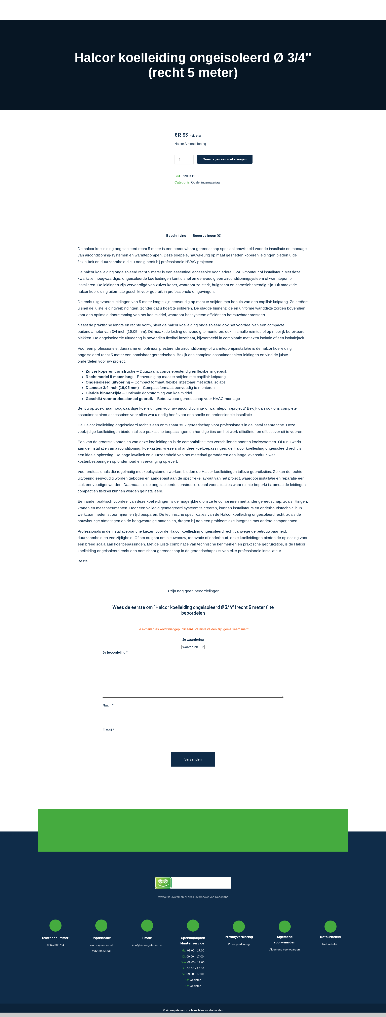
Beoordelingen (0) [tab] (207, 235)
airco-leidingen (246, 355)
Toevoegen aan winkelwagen (224, 159)
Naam (108, 705)
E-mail (108, 730)
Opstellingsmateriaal (206, 182)
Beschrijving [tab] (176, 235)
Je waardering (193, 639)
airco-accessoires (114, 415)
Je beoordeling (115, 652)
